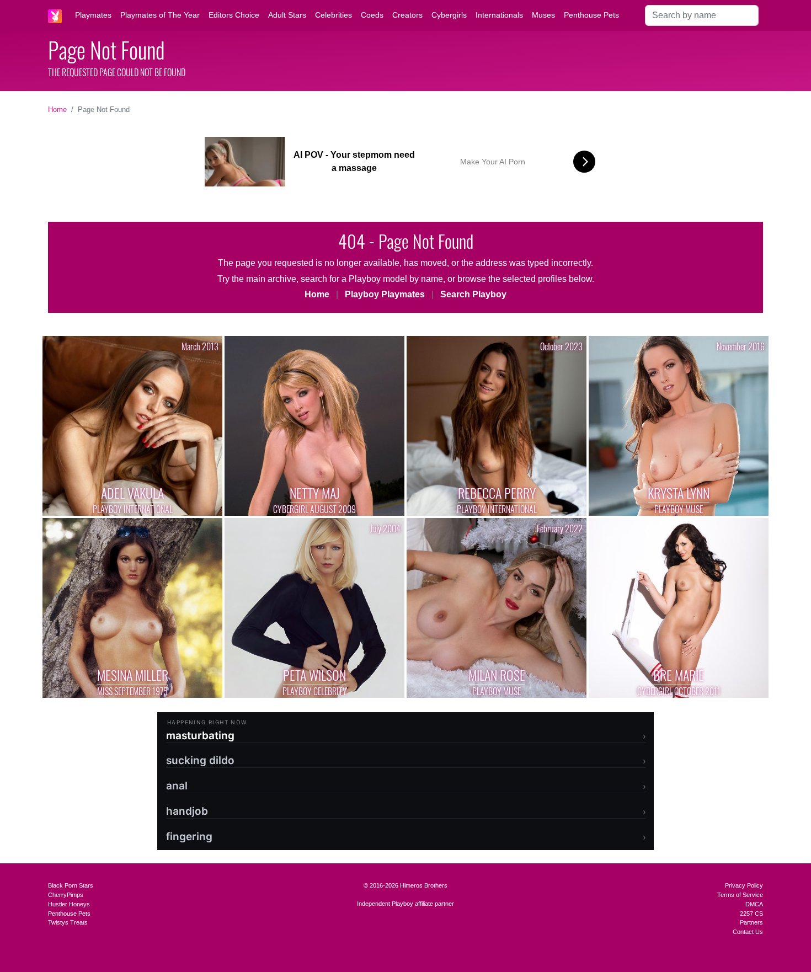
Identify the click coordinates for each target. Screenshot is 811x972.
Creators (407, 14)
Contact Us (748, 931)
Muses (543, 14)
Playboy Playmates (385, 294)
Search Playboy (473, 294)
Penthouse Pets (591, 14)
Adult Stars (287, 14)
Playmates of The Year (160, 14)
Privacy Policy (744, 885)
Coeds (372, 14)
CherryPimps (65, 894)
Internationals (499, 14)
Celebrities (333, 14)
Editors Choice (234, 14)
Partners (751, 922)
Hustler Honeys (69, 904)
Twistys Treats (68, 922)
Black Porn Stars (70, 885)
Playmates (93, 14)
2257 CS (751, 913)
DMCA (754, 904)
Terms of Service (740, 894)
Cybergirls (449, 14)
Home (57, 109)
